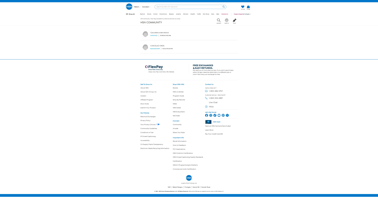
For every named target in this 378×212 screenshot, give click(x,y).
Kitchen (185, 14)
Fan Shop (206, 14)
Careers (143, 96)
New (212, 14)
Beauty (171, 14)
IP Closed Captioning (148, 136)
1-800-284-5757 (216, 91)
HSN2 (175, 104)
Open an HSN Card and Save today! (218, 126)
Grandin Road (205, 187)
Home (155, 14)
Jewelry (178, 14)
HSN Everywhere (179, 112)
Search (223, 6)
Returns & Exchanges (148, 116)
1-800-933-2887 (216, 98)
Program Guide (178, 96)
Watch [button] (136, 7)
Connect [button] (145, 7)
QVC (169, 187)
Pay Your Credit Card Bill (214, 134)
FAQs (211, 107)
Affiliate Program (146, 100)
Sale (217, 14)
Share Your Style (179, 132)
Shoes (149, 14)
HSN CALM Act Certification (183, 153)
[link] (248, 7)
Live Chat (213, 102)
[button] (248, 10)
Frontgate (188, 187)
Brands (175, 88)
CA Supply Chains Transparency (151, 144)
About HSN (144, 88)
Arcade (175, 128)
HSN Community (145, 18)
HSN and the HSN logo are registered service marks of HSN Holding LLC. (189, 191)
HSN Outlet (177, 108)
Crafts (199, 14)
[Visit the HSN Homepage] (129, 9)
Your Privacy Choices (148, 124)
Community (177, 124)
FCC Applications (179, 149)
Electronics (163, 14)
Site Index (176, 116)
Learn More (209, 130)
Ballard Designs (178, 187)
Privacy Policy (145, 120)
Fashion (142, 14)
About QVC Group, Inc (148, 92)
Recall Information (179, 141)
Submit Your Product (148, 108)
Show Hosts (144, 104)
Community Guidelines (148, 128)
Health (192, 14)
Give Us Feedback (179, 145)
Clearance (224, 14)
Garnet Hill (196, 187)
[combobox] (189, 7)
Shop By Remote (179, 100)
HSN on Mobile (178, 92)
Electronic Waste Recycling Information (154, 148)
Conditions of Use (146, 132)
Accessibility (145, 140)
